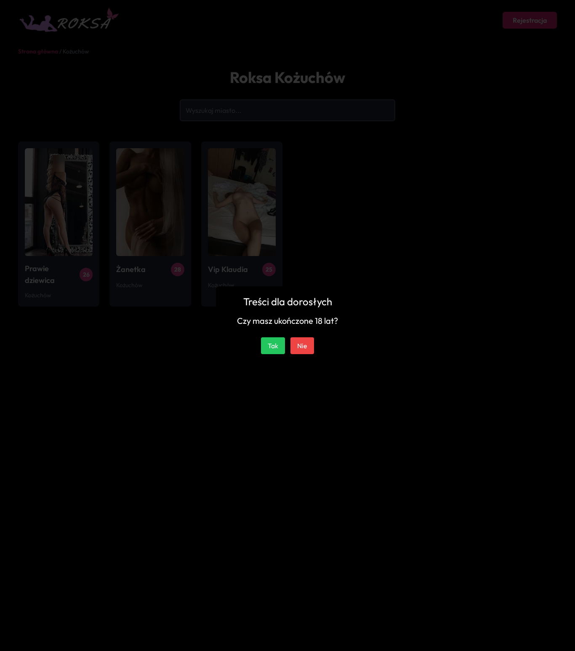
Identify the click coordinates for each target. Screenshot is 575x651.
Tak (273, 346)
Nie (302, 346)
